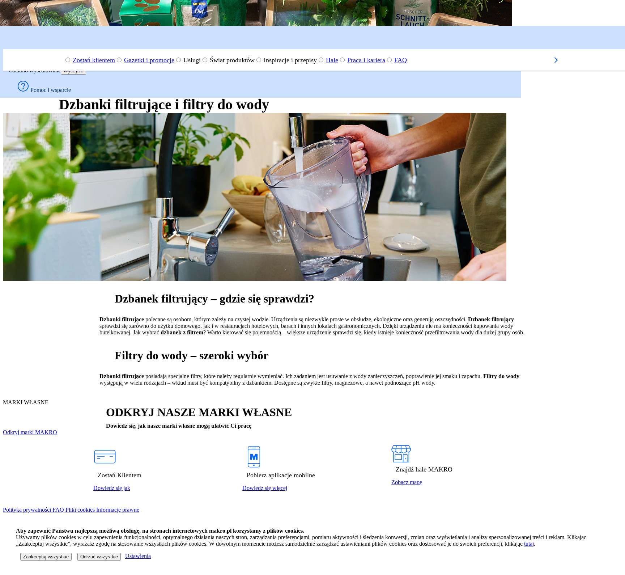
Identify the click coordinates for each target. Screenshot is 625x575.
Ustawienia (138, 556)
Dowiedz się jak (111, 488)
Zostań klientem (94, 60)
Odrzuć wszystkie (99, 556)
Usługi (192, 60)
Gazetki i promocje (149, 60)
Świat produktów (232, 60)
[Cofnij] (11, 46)
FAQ (400, 60)
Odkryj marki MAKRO (30, 432)
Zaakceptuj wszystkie (46, 556)
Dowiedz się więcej (264, 488)
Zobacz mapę (406, 482)
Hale (332, 60)
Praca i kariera (366, 60)
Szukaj (19, 36)
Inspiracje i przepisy (290, 60)
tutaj (529, 544)
